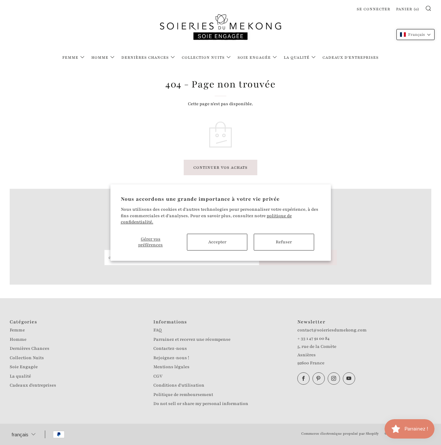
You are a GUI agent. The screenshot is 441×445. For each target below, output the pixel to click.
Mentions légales (171, 367)
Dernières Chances (145, 57)
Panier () (407, 9)
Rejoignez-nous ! (171, 358)
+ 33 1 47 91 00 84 (313, 338)
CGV (157, 376)
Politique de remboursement (183, 395)
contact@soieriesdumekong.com (332, 330)
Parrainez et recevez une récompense (192, 339)
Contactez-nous (170, 348)
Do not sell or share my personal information (200, 404)
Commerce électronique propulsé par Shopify (340, 433)
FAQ (157, 330)
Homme (99, 57)
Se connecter (373, 9)
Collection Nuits (203, 57)
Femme (70, 57)
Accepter (217, 242)
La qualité (297, 57)
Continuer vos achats (220, 167)
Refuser (284, 242)
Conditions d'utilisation (178, 385)
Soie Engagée (254, 57)
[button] (415, 34)
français (20, 434)
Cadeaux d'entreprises (351, 57)
